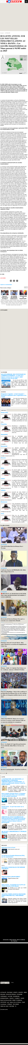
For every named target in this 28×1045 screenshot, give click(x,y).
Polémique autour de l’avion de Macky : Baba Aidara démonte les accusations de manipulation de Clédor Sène (14, 644)
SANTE (10, 302)
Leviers (3, 478)
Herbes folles (4, 412)
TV (15, 1006)
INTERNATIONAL (24, 301)
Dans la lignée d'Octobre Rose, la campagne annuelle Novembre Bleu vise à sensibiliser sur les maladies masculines (13, 795)
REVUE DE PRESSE (11, 994)
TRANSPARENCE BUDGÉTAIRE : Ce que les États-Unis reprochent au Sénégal (23, 297)
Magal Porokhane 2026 (13, 878)
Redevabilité (4, 434)
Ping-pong (3, 424)
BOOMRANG (19, 301)
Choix (2, 513)
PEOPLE (2, 302)
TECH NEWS (16, 1004)
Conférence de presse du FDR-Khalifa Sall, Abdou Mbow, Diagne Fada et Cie (13, 570)
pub (6, 303)
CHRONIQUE (11, 301)
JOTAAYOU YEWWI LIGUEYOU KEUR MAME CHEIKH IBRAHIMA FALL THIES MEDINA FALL (14, 895)
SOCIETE (14, 300)
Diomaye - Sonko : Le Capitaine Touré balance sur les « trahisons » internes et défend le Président (13, 669)
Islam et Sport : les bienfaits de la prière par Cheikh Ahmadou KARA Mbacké (13, 885)
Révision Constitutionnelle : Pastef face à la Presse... (14, 769)
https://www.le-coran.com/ (14, 849)
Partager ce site (5, 983)
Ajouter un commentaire (6, 284)
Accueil (2, 33)
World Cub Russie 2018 (15, 302)
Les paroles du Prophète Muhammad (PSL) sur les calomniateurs (13, 856)
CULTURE (15, 301)
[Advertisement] (14, 17)
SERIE (18, 300)
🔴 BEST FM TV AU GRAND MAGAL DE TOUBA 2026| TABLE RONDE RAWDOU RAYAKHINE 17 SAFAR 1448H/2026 (13, 595)
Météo (2, 468)
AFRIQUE (24, 303)
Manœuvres (4, 502)
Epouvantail (4, 446)
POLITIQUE (7, 300)
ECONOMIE (6, 301)
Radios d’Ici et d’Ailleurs (11, 303)
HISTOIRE (11, 1006)
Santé (17, 303)
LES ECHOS (3, 303)
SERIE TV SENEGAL (23, 302)
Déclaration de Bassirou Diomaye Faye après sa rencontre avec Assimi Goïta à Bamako (13, 619)
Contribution (20, 303)
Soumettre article (4, 1009)
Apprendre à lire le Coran (8, 847)
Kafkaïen (3, 490)
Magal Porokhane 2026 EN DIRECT (11, 876)
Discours (3, 457)
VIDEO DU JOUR (4, 1006)
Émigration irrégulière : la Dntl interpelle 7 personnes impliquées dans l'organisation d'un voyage (13, 395)
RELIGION (21, 300)
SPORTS (11, 300)
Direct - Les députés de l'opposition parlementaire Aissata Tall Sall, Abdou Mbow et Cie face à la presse (13, 745)
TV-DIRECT (6, 302)
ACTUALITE (7, 33)
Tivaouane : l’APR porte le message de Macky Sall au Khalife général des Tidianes (4, 297)
